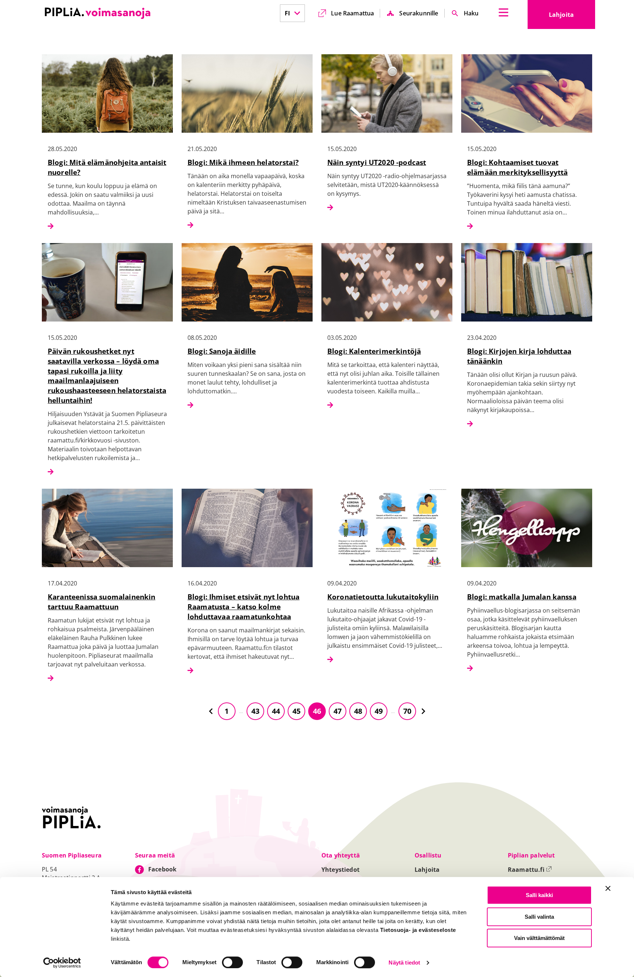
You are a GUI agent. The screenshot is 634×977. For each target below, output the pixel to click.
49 (379, 711)
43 (255, 711)
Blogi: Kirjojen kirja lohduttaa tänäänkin (519, 356)
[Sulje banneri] (608, 888)
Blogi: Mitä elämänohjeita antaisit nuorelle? (107, 167)
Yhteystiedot (340, 870)
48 (358, 711)
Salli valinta (539, 917)
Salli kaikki (539, 895)
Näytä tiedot (404, 963)
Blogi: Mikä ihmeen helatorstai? (243, 162)
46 (317, 711)
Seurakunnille (418, 13)
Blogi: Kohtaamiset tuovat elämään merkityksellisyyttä (517, 167)
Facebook (162, 869)
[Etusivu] (97, 13)
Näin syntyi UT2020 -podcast (376, 162)
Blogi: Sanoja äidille (221, 351)
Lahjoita (572, 17)
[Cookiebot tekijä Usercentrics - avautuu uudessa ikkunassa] (62, 962)
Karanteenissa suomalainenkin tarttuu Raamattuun (101, 601)
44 (276, 711)
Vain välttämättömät (539, 938)
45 (296, 711)
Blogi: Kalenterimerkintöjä (374, 351)
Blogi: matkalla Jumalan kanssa (521, 597)
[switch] (232, 962)
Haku (471, 13)
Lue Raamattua (352, 13)
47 (338, 711)
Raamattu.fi (530, 870)
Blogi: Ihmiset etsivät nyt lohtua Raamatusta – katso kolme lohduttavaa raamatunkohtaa (243, 606)
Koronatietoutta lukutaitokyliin (382, 597)
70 (407, 711)
